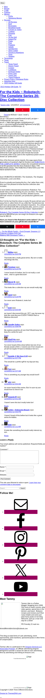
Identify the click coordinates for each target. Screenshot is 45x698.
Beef (10, 24)
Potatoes (11, 45)
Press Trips (12, 73)
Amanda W (12, 397)
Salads (11, 47)
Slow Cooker (13, 51)
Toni (9, 369)
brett (10, 308)
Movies (7, 14)
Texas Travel (13, 64)
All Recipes (12, 22)
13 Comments (25, 105)
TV (20, 87)
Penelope (11, 267)
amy (9, 382)
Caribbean (12, 70)
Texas (6, 60)
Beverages (12, 26)
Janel (10, 295)
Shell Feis (12, 339)
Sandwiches (13, 49)
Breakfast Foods (14, 28)
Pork (10, 43)
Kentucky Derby (14, 72)
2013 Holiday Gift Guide (9, 87)
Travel (6, 62)
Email (2, 471)
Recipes (7, 20)
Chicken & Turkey (15, 30)
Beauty (6, 9)
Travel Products (14, 77)
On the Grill (12, 37)
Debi (10, 425)
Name (3, 467)
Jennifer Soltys (14, 324)
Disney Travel (13, 66)
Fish (10, 35)
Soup (10, 54)
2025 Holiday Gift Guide (13, 83)
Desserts (11, 33)
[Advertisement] (15, 672)
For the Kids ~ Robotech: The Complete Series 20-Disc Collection (20, 96)
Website (3, 475)
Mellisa (10, 252)
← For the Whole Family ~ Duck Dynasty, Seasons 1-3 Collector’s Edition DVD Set (20, 232)
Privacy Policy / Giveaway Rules (16, 79)
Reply (6, 263)
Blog (6, 7)
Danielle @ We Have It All (18, 356)
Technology (8, 58)
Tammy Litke (5, 105)
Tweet (6, 115)
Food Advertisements (19, 658)
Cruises (11, 68)
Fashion (7, 12)
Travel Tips (12, 75)
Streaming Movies (15, 18)
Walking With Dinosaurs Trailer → (12, 235)
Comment (4, 449)
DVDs (10, 16)
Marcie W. (11, 282)
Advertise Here (9, 81)
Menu (2, 3)
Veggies (11, 56)
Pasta (10, 41)
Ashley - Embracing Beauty (19, 410)
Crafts (6, 10)
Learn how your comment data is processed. (20, 483)
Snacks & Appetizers (16, 52)
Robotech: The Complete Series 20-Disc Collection (19, 212)
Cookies (11, 31)
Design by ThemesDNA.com (10, 693)
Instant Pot (12, 39)
